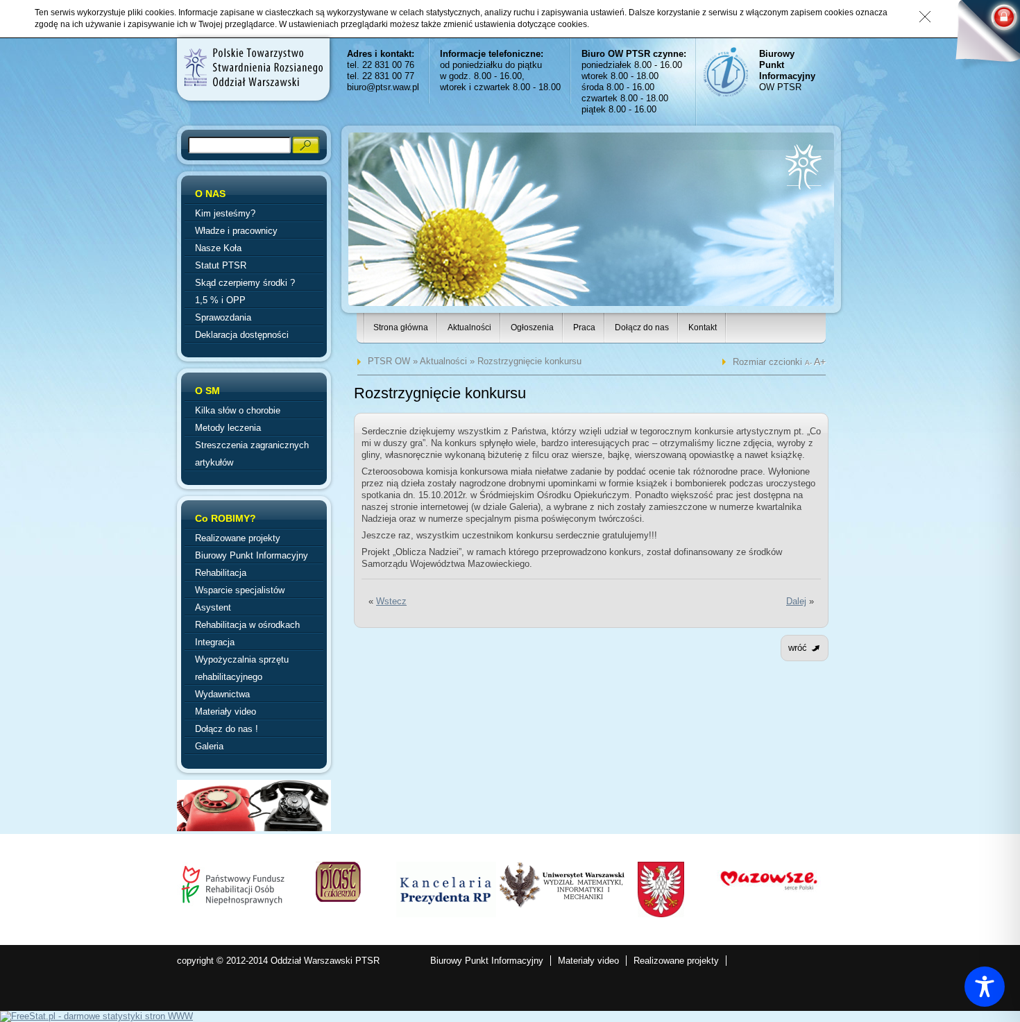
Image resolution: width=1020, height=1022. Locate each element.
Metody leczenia (228, 428)
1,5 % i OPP (220, 300)
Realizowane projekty (237, 538)
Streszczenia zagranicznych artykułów (252, 454)
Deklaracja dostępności (242, 335)
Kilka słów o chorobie (237, 410)
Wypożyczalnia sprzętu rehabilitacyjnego (242, 668)
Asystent (213, 607)
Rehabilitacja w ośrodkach (247, 625)
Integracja (215, 642)
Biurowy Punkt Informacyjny (251, 555)
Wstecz (391, 601)
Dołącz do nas (642, 327)
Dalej (796, 601)
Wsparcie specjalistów (239, 590)
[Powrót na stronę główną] (252, 67)
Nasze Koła (218, 248)
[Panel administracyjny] (982, 36)
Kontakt (702, 327)
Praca (584, 327)
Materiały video (225, 711)
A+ (820, 361)
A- (809, 362)
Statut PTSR (220, 265)
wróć (797, 647)
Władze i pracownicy (236, 230)
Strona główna (400, 327)
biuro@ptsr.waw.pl (383, 87)
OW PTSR (787, 70)
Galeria (209, 746)
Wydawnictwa (222, 694)
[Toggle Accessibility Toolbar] (984, 986)
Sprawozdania (223, 317)
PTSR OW (389, 361)
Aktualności (469, 327)
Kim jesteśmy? (225, 213)
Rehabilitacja (220, 573)
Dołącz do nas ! (226, 729)
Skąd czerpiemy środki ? (245, 283)
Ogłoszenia (532, 327)
